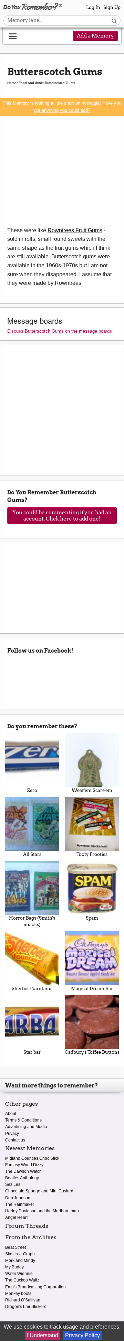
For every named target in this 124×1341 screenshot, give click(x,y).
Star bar (32, 1052)
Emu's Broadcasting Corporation (35, 1287)
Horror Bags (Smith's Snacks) (32, 921)
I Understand (42, 1335)
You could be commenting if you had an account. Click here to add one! (62, 515)
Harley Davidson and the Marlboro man (42, 1211)
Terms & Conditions (23, 1120)
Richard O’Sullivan (22, 1300)
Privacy (12, 1133)
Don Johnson (17, 1197)
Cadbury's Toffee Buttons (92, 1052)
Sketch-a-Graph (20, 1254)
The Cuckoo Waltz (22, 1280)
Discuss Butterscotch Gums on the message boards (59, 331)
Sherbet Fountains (32, 988)
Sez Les (12, 1184)
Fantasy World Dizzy (24, 1164)
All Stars (32, 854)
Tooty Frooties (91, 854)
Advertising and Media (26, 1126)
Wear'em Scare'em (92, 790)
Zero (32, 790)
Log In (93, 7)
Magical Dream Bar (92, 988)
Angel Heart (16, 1217)
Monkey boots (18, 1293)
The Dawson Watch (23, 1171)
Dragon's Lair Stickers (25, 1306)
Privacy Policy (82, 1335)
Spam (92, 918)
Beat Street (15, 1247)
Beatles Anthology (22, 1178)
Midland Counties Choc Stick (32, 1158)
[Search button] (114, 20)
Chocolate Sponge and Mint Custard (39, 1191)
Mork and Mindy (20, 1260)
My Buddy (14, 1267)
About (10, 1113)
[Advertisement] (62, 171)
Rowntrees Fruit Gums (75, 230)
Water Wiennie (19, 1273)
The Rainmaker (19, 1204)
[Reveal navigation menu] (13, 36)
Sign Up (112, 7)
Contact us (15, 1140)
